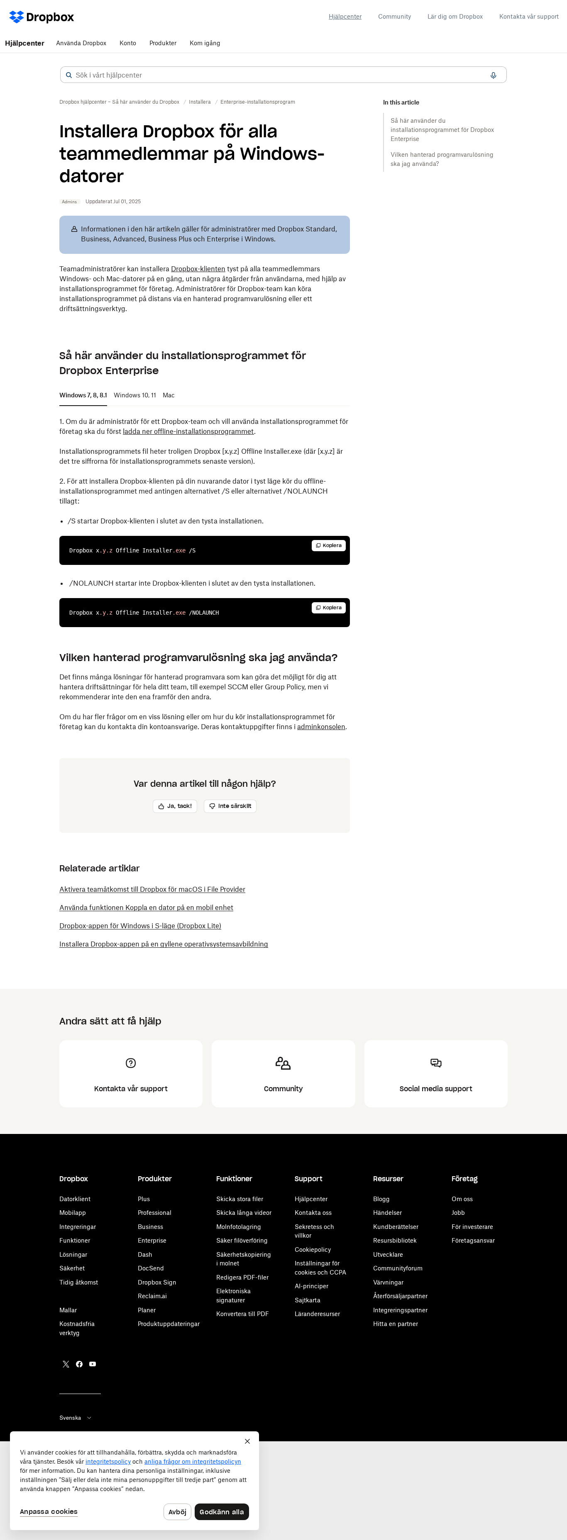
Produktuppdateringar (169, 1323)
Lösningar (73, 1254)
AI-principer (311, 1285)
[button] (69, 75)
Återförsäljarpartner (400, 1295)
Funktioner (74, 1240)
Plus (144, 1198)
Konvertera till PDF (242, 1313)
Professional (154, 1212)
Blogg (381, 1198)
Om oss (462, 1198)
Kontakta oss (313, 1212)
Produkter (162, 42)
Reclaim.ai (152, 1295)
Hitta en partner (395, 1323)
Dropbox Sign (157, 1282)
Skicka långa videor (243, 1212)
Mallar (68, 1310)
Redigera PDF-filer (242, 1277)
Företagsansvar (473, 1240)
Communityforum (398, 1268)
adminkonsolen (321, 727)
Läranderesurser (317, 1313)
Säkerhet (72, 1268)
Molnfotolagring (238, 1226)
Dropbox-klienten (198, 269)
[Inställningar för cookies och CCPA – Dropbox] (134, 1480)
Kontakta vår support (529, 16)
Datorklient (74, 1198)
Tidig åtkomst (78, 1282)
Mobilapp (72, 1212)
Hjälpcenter (345, 16)
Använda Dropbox (81, 42)
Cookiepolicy (313, 1249)
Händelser (387, 1212)
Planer (147, 1310)
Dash (145, 1254)
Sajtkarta (307, 1300)
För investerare (472, 1226)
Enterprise (152, 1240)
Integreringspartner (400, 1310)
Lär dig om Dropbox (455, 16)
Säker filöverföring (242, 1240)
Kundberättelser (395, 1226)
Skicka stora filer (239, 1198)
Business (150, 1226)
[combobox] (283, 75)
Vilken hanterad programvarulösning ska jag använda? (442, 159)
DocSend (151, 1268)
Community (394, 16)
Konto (128, 42)
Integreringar (77, 1226)
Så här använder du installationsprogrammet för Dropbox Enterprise (442, 129)
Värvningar (388, 1282)
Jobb (458, 1212)
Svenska (70, 1417)
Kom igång (205, 42)
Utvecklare (388, 1254)
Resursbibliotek (395, 1240)
